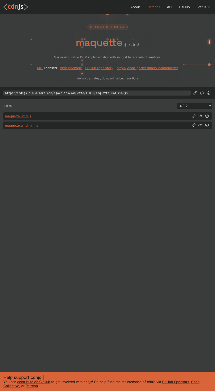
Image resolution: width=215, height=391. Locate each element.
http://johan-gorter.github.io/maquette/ (147, 68)
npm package (71, 68)
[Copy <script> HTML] (202, 93)
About (135, 7)
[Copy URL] (195, 93)
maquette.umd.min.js (21, 125)
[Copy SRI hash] (209, 93)
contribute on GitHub (33, 382)
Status (201, 7)
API (169, 7)
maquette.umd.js (18, 116)
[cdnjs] (15, 7)
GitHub (184, 7)
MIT (40, 68)
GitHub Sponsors (175, 382)
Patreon (32, 386)
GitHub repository (99, 68)
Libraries (153, 7)
